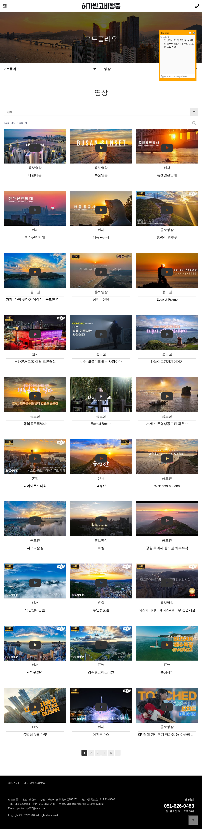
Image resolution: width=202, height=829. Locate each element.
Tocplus (165, 33)
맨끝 (118, 753)
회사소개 (13, 782)
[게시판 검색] (194, 123)
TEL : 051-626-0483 (19, 804)
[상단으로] (193, 820)
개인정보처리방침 (35, 782)
